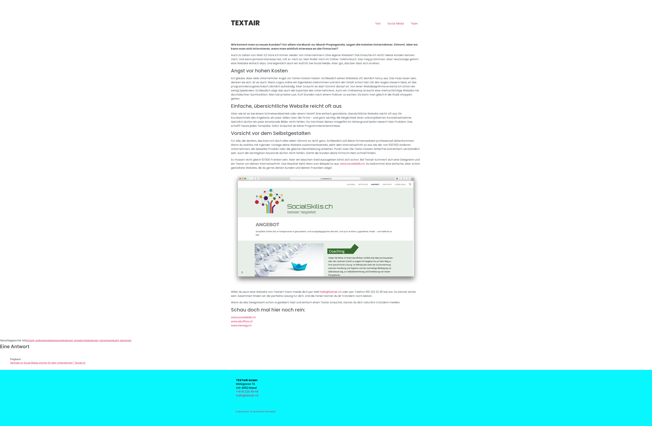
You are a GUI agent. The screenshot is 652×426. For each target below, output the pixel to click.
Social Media (395, 23)
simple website (35, 340)
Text (378, 23)
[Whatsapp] (338, 395)
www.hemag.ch (241, 325)
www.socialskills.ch (352, 164)
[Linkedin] (338, 387)
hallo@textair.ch (331, 292)
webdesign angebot (72, 340)
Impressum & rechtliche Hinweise (256, 411)
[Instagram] (338, 380)
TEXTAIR (245, 23)
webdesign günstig (97, 340)
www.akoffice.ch (242, 321)
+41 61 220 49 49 (247, 392)
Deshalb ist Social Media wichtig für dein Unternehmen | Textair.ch (48, 362)
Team (414, 23)
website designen (120, 340)
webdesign (52, 340)
